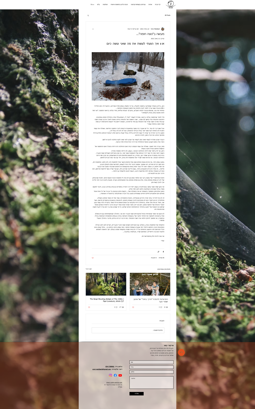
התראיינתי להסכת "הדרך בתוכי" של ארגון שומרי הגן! (151, 300)
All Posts (167, 15)
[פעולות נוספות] (93, 29)
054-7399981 (109, 366)
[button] (88, 15)
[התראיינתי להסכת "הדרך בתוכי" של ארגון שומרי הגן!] (150, 284)
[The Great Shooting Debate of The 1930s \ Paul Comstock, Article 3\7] (106, 284)
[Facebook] (115, 375)
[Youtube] (120, 375)
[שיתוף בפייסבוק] (163, 252)
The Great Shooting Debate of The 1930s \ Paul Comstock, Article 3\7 (107, 300)
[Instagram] (110, 375)
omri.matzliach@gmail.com (101, 369)
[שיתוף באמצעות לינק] (158, 252)
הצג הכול (89, 269)
